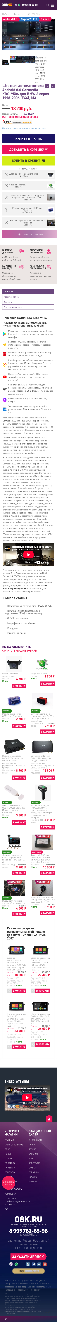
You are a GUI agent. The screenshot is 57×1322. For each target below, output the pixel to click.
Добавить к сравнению (32, 234)
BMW (5, 13)
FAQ (6, 1209)
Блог (7, 1149)
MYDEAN (33, 1181)
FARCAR (32, 1144)
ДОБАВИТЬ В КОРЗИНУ (27, 149)
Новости (9, 1153)
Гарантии (10, 1167)
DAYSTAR (33, 1167)
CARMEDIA (34, 1172)
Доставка (10, 1163)
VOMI (31, 1158)
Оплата (8, 1158)
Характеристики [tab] (11, 296)
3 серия (18, 13)
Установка (10, 1193)
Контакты (10, 1172)
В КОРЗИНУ (19, 685)
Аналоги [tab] (8, 301)
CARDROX (33, 1153)
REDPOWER (34, 1163)
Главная (9, 1140)
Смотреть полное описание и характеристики (24, 128)
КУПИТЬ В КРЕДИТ (26, 160)
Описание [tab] (9, 291)
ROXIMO (32, 1149)
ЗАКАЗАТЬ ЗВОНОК (28, 1256)
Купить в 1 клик (28, 139)
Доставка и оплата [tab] (13, 307)
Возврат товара (13, 1189)
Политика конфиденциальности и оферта (17, 1201)
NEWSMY (33, 1176)
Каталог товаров (14, 1144)
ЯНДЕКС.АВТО (36, 1140)
